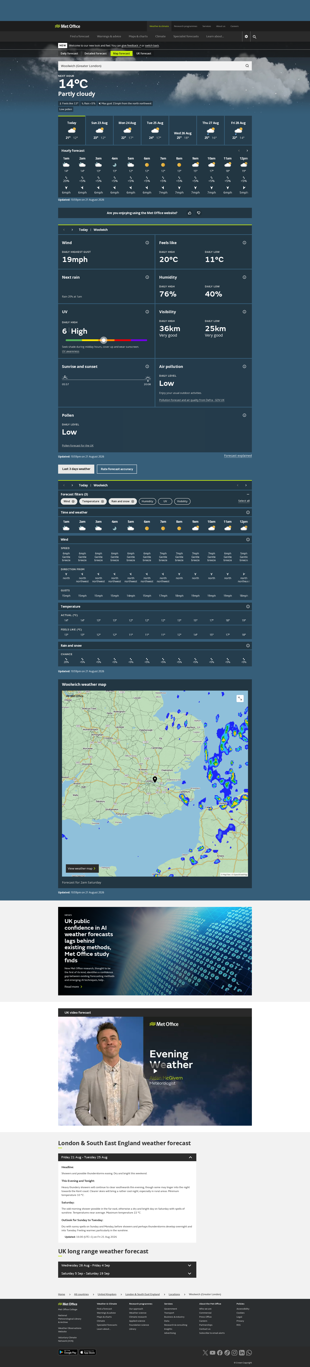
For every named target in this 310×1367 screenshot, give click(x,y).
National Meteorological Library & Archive (69, 1319)
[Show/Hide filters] (248, 494)
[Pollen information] (244, 415)
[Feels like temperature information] (244, 243)
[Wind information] (248, 539)
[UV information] (147, 312)
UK (143, 53)
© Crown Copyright (243, 1363)
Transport (169, 1312)
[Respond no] (198, 213)
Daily (69, 53)
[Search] (245, 64)
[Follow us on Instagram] (234, 1352)
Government (170, 1308)
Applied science (137, 1321)
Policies (240, 1303)
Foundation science (139, 1325)
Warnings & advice (109, 36)
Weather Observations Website (69, 1330)
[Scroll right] (247, 150)
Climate (160, 36)
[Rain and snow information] (248, 645)
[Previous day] (64, 229)
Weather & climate (159, 26)
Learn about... (215, 36)
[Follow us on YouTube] (212, 1352)
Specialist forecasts (186, 36)
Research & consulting (175, 1325)
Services (206, 26)
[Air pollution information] (244, 366)
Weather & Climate (107, 1303)
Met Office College (67, 1309)
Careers (235, 26)
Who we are (205, 1308)
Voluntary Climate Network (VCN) (67, 1339)
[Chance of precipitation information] (147, 277)
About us (220, 26)
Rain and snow (119, 501)
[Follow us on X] (205, 1352)
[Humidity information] (244, 277)
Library (132, 1329)
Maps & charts (138, 36)
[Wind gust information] (147, 243)
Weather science (137, 1312)
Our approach (136, 1308)
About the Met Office (210, 1303)
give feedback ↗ (131, 45)
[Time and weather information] (248, 512)
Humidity (147, 501)
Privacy (240, 1321)
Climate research (138, 1317)
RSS (239, 1325)
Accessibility (243, 1308)
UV (165, 501)
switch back (152, 45)
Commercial (205, 1312)
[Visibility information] (244, 312)
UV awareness (70, 351)
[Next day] (72, 229)
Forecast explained (238, 455)
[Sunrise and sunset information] (147, 366)
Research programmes (185, 26)
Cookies (241, 1312)
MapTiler (226, 875)
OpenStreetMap (240, 875)
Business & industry (174, 1317)
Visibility (182, 501)
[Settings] (246, 36)
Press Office (205, 1317)
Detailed (96, 53)
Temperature (89, 501)
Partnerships (205, 1325)
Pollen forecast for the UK (77, 445)
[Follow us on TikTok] (227, 1352)
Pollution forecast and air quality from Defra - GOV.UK (191, 400)
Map (121, 53)
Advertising (170, 1333)
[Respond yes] (189, 213)
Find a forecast (79, 36)
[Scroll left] (239, 150)
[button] (155, 780)
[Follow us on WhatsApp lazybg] (249, 1352)
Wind (65, 501)
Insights (168, 1329)
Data (166, 1321)
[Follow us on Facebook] (220, 1352)
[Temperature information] (248, 606)
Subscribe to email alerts (212, 1333)
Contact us (205, 1329)
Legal (239, 1317)
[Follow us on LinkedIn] (242, 1352)
